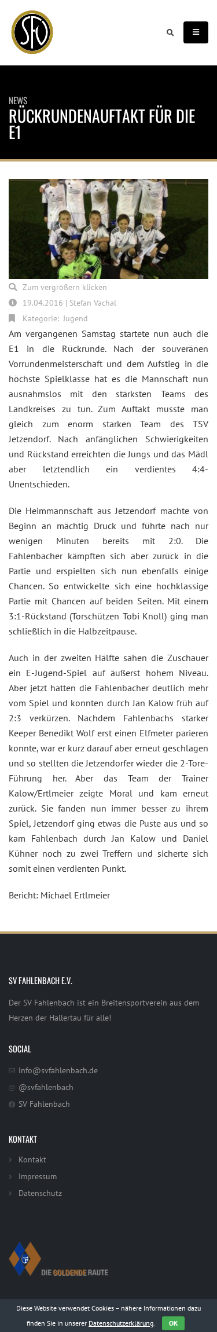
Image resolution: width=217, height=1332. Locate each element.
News (18, 100)
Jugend (75, 318)
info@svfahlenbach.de (58, 1070)
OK (173, 1323)
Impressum (38, 1175)
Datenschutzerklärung (121, 1323)
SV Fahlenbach (44, 1103)
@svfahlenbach (46, 1086)
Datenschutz (40, 1192)
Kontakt (32, 1159)
